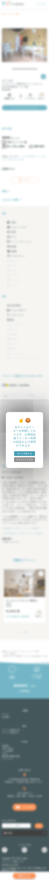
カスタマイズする (24, 459)
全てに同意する (24, 453)
